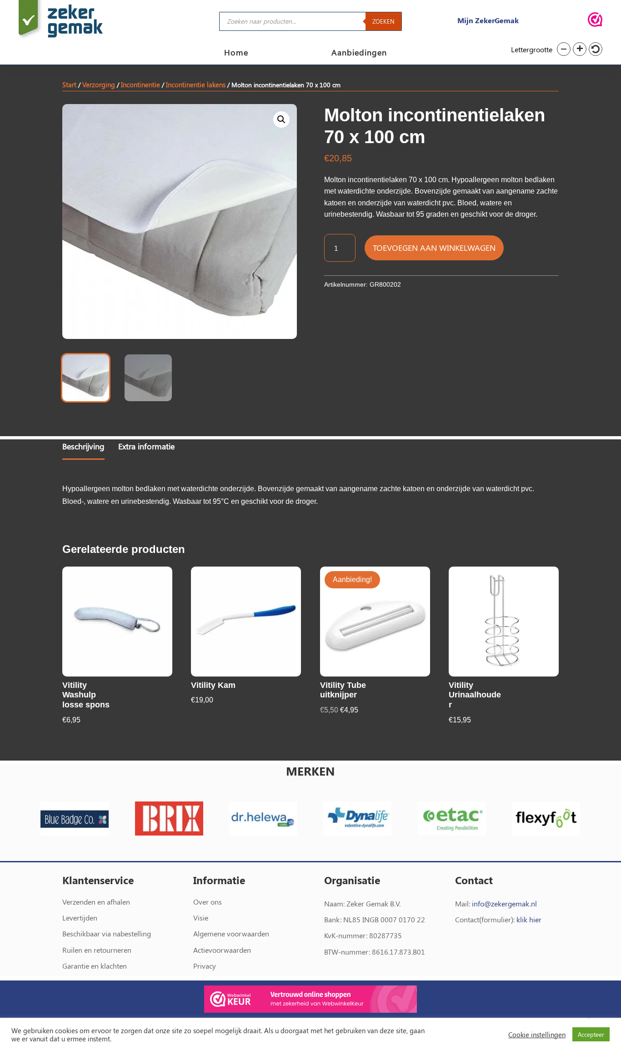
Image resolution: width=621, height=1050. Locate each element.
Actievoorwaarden (222, 950)
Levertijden (79, 917)
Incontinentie (140, 84)
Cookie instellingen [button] (537, 1034)
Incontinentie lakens (195, 84)
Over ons (207, 901)
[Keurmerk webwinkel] (595, 21)
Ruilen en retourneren (96, 950)
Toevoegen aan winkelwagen (434, 247)
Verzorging (98, 84)
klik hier (528, 919)
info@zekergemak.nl (504, 903)
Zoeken (383, 21)
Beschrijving (83, 446)
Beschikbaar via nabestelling (106, 933)
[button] (564, 49)
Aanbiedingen (359, 53)
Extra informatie (146, 446)
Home (236, 53)
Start (69, 84)
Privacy (204, 965)
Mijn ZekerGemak (488, 20)
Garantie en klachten (94, 965)
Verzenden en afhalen (96, 901)
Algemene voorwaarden (231, 933)
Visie (200, 917)
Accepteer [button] (591, 1034)
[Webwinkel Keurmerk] (310, 1000)
